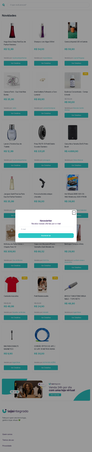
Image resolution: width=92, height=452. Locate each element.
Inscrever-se (46, 235)
